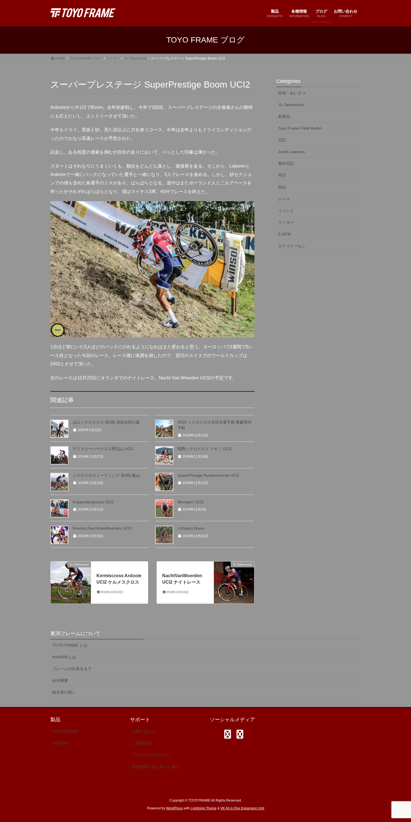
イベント (286, 210)
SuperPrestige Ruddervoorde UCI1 (208, 475)
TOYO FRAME (65, 731)
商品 (282, 187)
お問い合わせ (143, 731)
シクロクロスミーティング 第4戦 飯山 (106, 475)
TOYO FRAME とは (69, 645)
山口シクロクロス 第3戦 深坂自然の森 (106, 422)
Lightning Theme (203, 808)
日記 (282, 140)
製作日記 (286, 163)
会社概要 (60, 680)
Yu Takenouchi (291, 104)
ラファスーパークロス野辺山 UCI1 (103, 449)
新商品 (284, 116)
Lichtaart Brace (191, 528)
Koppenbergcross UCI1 (93, 502)
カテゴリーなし (292, 246)
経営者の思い (64, 692)
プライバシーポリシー (151, 755)
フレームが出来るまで (71, 668)
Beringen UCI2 (191, 502)
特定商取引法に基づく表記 (155, 766)
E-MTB (284, 234)
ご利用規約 (142, 743)
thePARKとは (64, 657)
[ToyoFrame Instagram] (227, 734)
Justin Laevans (291, 151)
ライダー (286, 222)
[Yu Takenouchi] (71, 582)
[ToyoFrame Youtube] (239, 734)
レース (284, 199)
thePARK (60, 743)
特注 (282, 175)
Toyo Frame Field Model (299, 128)
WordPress (174, 808)
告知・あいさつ (292, 93)
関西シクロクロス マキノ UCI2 (205, 449)
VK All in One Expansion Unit (242, 808)
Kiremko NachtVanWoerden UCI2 (102, 528)
